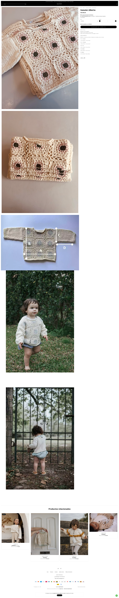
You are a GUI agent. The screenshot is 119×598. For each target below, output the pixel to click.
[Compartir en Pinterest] (84, 58)
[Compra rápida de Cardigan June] (74, 553)
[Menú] (2, 4)
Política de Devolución (68, 571)
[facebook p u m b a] (61, 568)
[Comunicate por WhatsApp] (117, 596)
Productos (51, 571)
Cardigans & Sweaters (88, 7)
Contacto (56, 571)
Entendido (59, 595)
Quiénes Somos (61, 571)
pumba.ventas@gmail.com (60, 578)
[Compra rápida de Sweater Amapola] (45, 553)
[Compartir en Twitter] (83, 58)
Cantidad (100, 19)
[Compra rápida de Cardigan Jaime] (103, 530)
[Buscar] (25, 4)
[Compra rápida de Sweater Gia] (16, 541)
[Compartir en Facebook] (81, 58)
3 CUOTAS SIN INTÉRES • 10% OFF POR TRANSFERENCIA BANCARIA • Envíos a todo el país (59, 1)
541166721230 (60, 574)
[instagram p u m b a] (58, 568)
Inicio (81, 7)
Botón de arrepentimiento (68, 588)
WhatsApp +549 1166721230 (60, 576)
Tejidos (84, 7)
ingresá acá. (61, 588)
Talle (81, 19)
